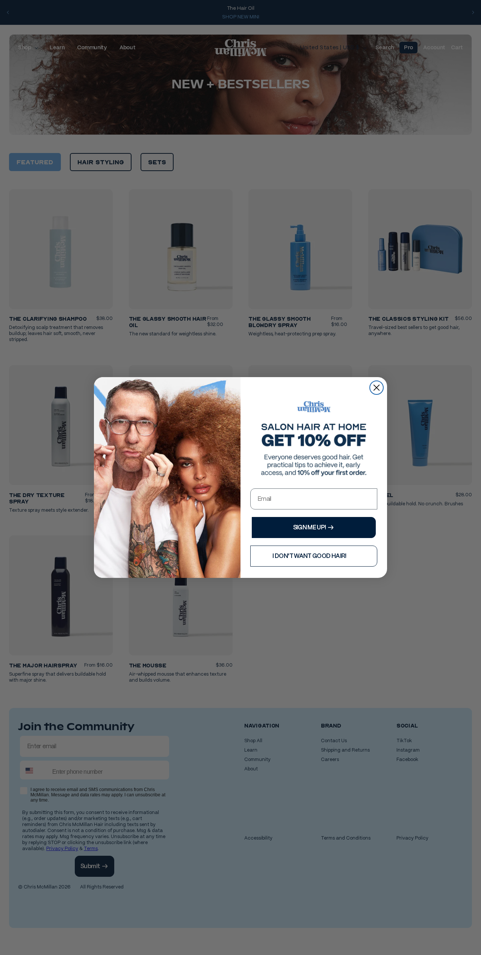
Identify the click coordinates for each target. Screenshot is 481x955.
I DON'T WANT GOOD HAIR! (309, 556)
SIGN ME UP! (309, 527)
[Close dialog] (376, 387)
